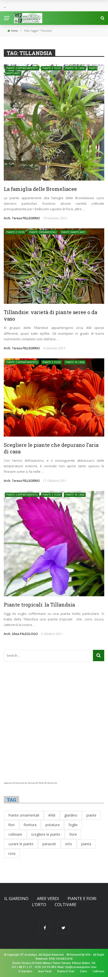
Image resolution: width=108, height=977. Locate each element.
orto (68, 843)
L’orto (39, 904)
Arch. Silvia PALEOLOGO (21, 634)
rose (12, 853)
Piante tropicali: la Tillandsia (39, 604)
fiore (73, 834)
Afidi (51, 815)
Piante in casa (74, 68)
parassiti (49, 843)
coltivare (15, 834)
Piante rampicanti (73, 232)
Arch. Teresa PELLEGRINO (22, 218)
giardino (70, 815)
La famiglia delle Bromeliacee (40, 189)
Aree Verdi (48, 898)
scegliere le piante (45, 834)
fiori (11, 824)
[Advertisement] (54, 727)
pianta (86, 843)
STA (87, 954)
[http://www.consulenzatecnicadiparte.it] (66, 954)
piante (91, 815)
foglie (73, 824)
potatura (52, 824)
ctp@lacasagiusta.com (80, 967)
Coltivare (65, 904)
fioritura (30, 824)
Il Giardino (16, 898)
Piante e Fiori (51, 68)
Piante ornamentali (43, 232)
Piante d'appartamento (22, 68)
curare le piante (20, 843)
